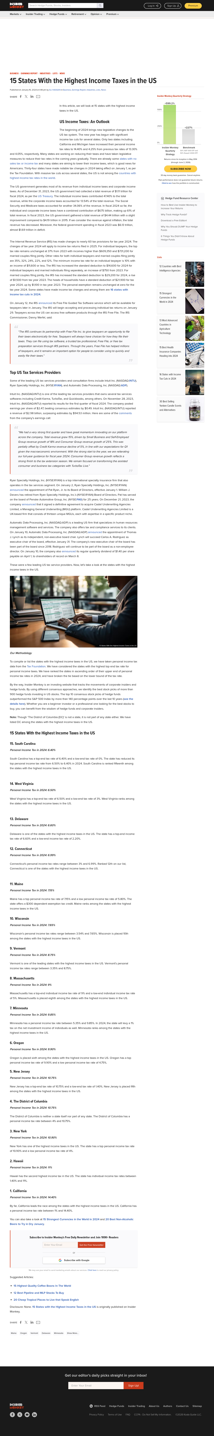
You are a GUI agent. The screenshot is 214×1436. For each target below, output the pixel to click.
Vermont (34, 1333)
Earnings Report (29, 73)
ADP (124, 385)
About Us (154, 1406)
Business (14, 73)
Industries (45, 73)
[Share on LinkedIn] (32, 96)
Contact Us (182, 1406)
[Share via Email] (38, 96)
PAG (79, 499)
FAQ (128, 1414)
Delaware (46, 1333)
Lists (55, 73)
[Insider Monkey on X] (21, 1414)
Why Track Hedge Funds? (174, 214)
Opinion (95, 14)
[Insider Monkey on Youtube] (28, 1414)
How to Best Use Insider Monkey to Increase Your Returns (179, 206)
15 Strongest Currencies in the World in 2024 (71, 1219)
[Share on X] (26, 96)
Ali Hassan (55, 89)
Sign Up (171, 6)
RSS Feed (99, 1406)
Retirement (77, 14)
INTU (132, 381)
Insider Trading (34, 14)
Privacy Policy (96, 1414)
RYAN (57, 385)
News (62, 73)
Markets (15, 14)
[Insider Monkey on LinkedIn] (35, 1414)
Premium (193, 5)
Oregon (23, 1333)
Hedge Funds (57, 14)
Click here (92, 1270)
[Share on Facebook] (21, 96)
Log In (151, 6)
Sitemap (197, 1406)
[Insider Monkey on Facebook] (13, 1414)
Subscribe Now (180, 169)
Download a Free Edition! (174, 220)
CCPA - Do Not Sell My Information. (153, 1414)
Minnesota (58, 1333)
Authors (167, 1406)
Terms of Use (115, 1414)
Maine (13, 1333)
